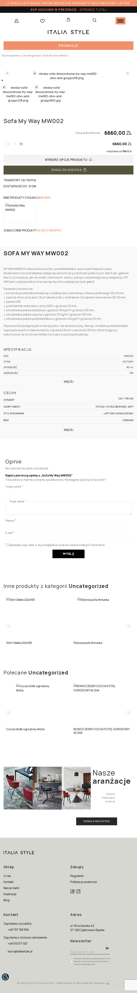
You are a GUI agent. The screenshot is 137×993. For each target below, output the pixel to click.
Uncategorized (31, 55)
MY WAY (45, 198)
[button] (68, 45)
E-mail (9, 533)
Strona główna (11, 55)
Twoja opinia (17, 501)
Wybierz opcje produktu (66, 160)
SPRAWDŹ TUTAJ (93, 10)
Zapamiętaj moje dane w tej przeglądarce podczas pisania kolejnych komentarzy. (56, 545)
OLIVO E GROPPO (49, 230)
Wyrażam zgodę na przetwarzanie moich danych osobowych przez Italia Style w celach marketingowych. (92, 961)
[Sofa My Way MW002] (19, 212)
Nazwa (10, 520)
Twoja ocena (14, 486)
